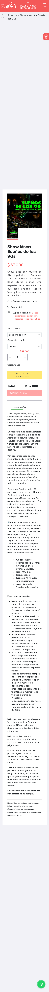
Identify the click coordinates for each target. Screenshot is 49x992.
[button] (2, 17)
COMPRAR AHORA (18, 393)
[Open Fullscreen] (39, 225)
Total (11, 386)
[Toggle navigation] (44, 5)
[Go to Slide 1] (12, 234)
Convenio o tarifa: (16, 340)
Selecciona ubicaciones (22, 375)
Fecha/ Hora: (13, 328)
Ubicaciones (13, 365)
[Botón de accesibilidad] (46, 36)
